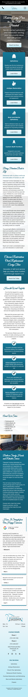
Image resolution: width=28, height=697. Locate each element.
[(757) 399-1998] (3, 9)
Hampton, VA (8, 430)
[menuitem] (14, 663)
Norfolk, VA (8, 428)
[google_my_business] (20, 654)
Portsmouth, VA (9, 421)
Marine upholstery (10, 392)
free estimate (15, 403)
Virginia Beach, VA (10, 423)
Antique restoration (11, 362)
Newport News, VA (10, 426)
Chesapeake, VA (9, 425)
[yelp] (16, 654)
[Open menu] (25, 8)
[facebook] (8, 654)
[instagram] (12, 654)
